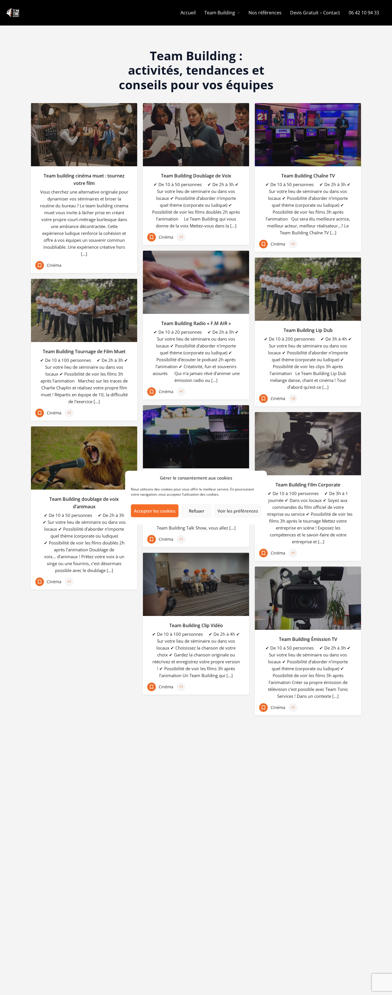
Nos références (265, 12)
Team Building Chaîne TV (308, 176)
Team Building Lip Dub (308, 330)
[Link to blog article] (84, 134)
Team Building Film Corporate (307, 485)
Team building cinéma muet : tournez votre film (84, 179)
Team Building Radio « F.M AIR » (196, 323)
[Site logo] (13, 12)
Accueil (188, 12)
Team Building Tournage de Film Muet (84, 351)
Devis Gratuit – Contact (315, 12)
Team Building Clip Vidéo (196, 625)
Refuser (196, 511)
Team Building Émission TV (308, 639)
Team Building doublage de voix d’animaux (84, 503)
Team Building (219, 12)
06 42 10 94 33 (364, 12)
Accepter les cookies (154, 511)
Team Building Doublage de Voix (196, 176)
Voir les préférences (238, 511)
